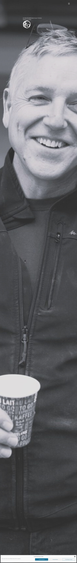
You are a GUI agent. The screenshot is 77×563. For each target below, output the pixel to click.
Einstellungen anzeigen (68, 559)
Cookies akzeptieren (42, 559)
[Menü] (69, 3)
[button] (74, 556)
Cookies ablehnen (55, 559)
